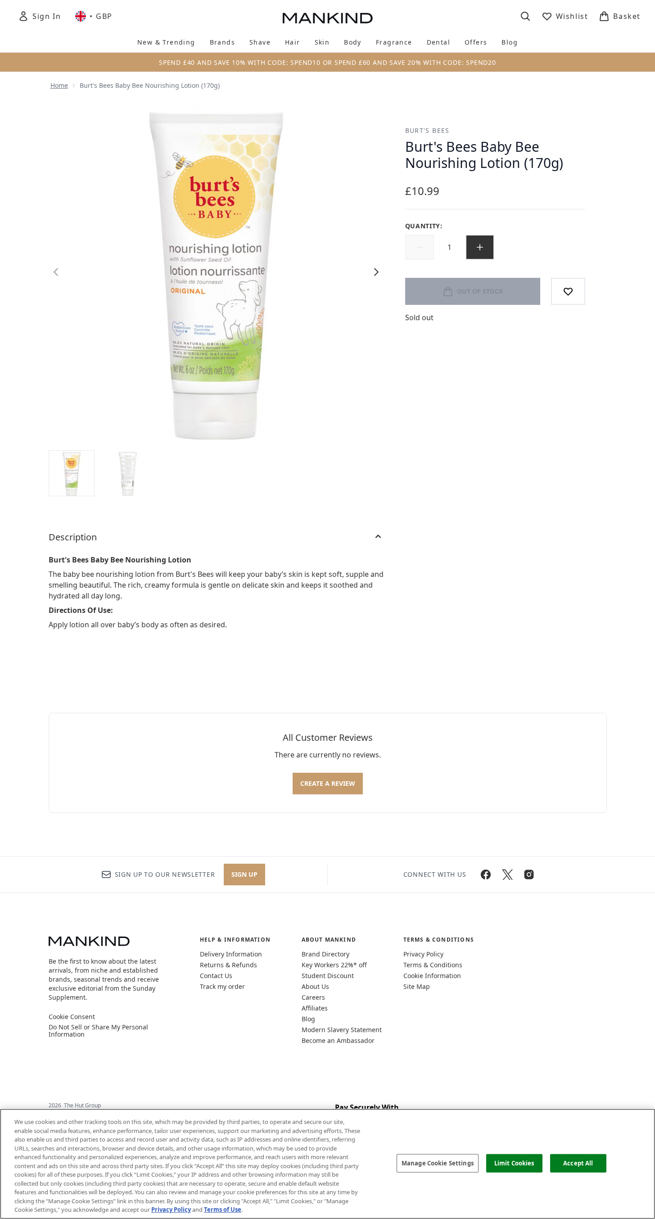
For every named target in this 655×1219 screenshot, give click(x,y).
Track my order (222, 986)
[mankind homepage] (328, 18)
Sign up (244, 874)
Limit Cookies (514, 1163)
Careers (313, 997)
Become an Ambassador (338, 1040)
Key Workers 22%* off (334, 965)
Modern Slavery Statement (342, 1029)
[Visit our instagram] (529, 874)
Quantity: (424, 226)
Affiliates (315, 1008)
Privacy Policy (423, 954)
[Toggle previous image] (56, 272)
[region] (327, 1164)
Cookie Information (432, 975)
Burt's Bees (427, 130)
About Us (315, 986)
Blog (308, 1019)
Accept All (578, 1163)
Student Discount (328, 975)
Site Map (416, 986)
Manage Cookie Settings (438, 1163)
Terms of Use (222, 1209)
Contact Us (216, 975)
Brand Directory (325, 954)
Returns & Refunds (228, 965)
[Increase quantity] (479, 247)
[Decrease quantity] (419, 247)
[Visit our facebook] (486, 874)
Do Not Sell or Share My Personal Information (98, 1031)
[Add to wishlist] (568, 291)
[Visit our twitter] (507, 874)
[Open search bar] (525, 16)
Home (59, 85)
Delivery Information (231, 954)
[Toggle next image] (376, 272)
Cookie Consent (72, 1016)
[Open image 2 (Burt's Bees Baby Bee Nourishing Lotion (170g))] (127, 473)
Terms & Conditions (432, 965)
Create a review (327, 783)
